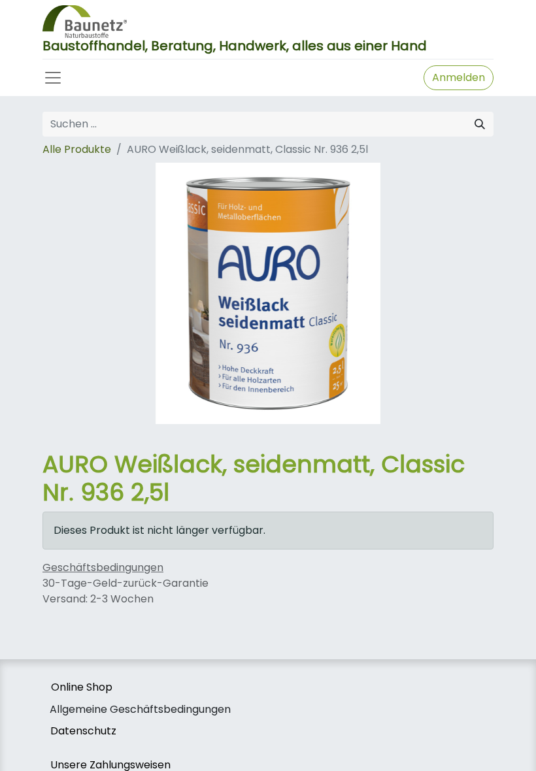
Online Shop (81, 687)
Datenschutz (83, 730)
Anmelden (458, 77)
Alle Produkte (76, 149)
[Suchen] (480, 124)
